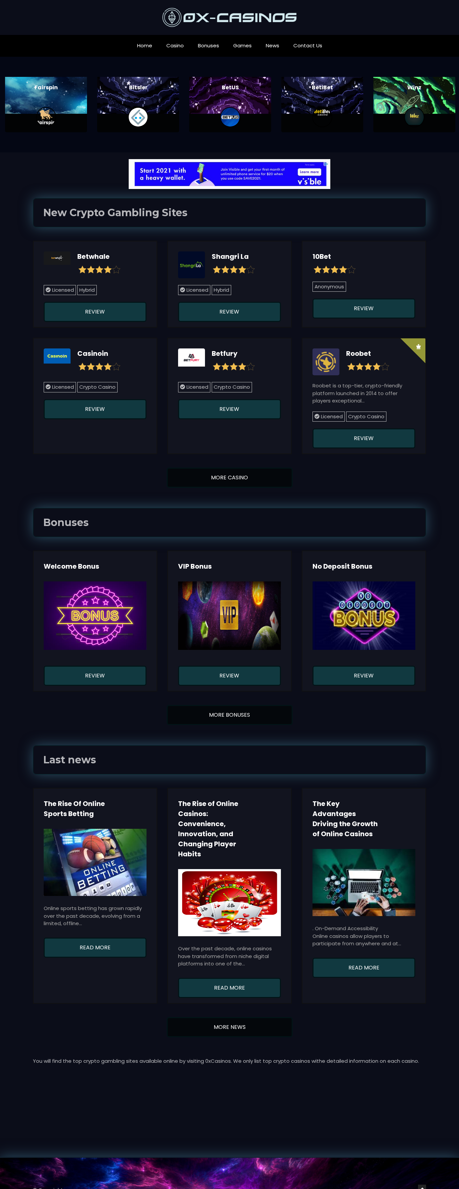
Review (95, 312)
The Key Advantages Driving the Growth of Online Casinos (345, 819)
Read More (95, 947)
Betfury (225, 353)
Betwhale (93, 256)
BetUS (138, 87)
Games (242, 45)
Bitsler (46, 87)
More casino (229, 477)
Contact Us (307, 45)
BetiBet (230, 87)
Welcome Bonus (71, 566)
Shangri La (230, 256)
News (272, 45)
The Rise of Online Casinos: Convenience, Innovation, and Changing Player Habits (208, 829)
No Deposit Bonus (342, 566)
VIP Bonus (195, 566)
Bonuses (208, 45)
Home (144, 45)
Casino (175, 45)
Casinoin (92, 353)
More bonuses (229, 715)
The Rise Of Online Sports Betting (74, 808)
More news (230, 1027)
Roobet (414, 87)
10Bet (321, 256)
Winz (322, 87)
